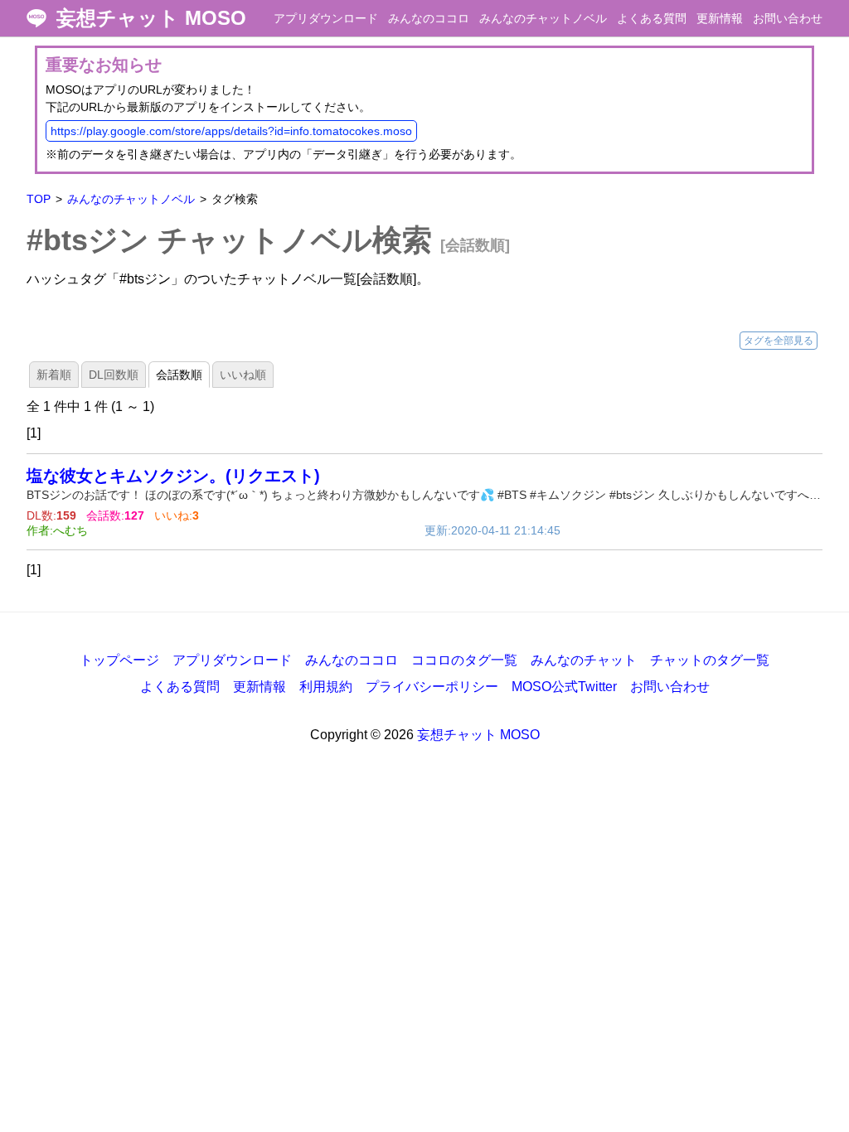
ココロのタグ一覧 (464, 660)
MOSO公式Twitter (564, 687)
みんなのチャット (584, 660)
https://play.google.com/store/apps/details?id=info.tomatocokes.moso (231, 131)
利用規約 (325, 687)
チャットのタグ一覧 (709, 660)
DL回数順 (113, 374)
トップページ (119, 660)
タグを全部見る (778, 340)
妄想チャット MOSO (151, 18)
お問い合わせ (787, 18)
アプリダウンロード (326, 18)
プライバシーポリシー (432, 687)
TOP (39, 199)
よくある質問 (651, 18)
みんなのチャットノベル (543, 18)
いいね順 (243, 374)
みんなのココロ (428, 18)
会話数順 (179, 374)
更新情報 (719, 18)
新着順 (53, 374)
